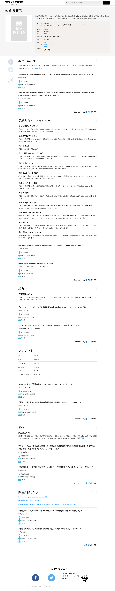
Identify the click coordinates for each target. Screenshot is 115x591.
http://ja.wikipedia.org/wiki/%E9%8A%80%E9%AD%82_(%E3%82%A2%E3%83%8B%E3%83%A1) (47, 504)
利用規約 (41, 586)
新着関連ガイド (66, 25)
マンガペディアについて (23, 586)
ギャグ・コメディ (48, 44)
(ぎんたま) (24, 433)
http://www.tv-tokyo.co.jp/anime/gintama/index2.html (33, 497)
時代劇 (45, 46)
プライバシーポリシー (52, 586)
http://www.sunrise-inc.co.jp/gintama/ (29, 500)
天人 (19, 65)
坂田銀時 (37, 68)
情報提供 (34, 586)
